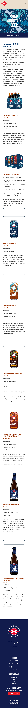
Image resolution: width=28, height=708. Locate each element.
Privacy (12, 705)
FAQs (14, 681)
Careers (14, 683)
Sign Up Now (14, 693)
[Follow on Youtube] (17, 700)
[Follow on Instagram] (13, 700)
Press (16, 705)
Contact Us (14, 677)
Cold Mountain (12, 35)
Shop (14, 679)
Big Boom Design (16, 703)
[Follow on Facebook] (10, 700)
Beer (19, 35)
